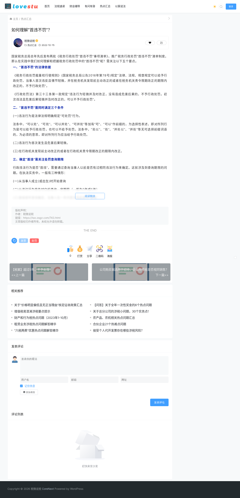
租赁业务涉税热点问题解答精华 (35, 324)
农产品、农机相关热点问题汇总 (114, 318)
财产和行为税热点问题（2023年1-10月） (42, 318)
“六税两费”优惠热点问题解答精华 (36, 330)
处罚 (34, 240)
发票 (23, 240)
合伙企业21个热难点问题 (109, 324)
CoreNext (48, 488)
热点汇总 (26, 18)
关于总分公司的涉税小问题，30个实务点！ (122, 311)
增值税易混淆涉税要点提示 (32, 311)
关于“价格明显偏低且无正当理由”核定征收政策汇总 (48, 305)
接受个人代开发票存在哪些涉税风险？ (118, 330)
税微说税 (29, 40)
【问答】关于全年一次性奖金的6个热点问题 (122, 305)
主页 (15, 18)
